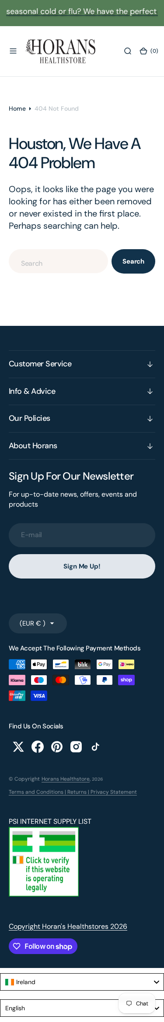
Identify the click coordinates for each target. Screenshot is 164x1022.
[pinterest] (56, 746)
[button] (13, 51)
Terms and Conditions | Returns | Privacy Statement (73, 791)
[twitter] (18, 746)
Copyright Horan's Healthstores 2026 (68, 926)
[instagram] (76, 746)
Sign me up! (81, 566)
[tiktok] (95, 746)
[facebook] (37, 746)
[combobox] (58, 261)
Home (17, 108)
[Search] (127, 51)
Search (133, 261)
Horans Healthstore (66, 778)
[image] (44, 894)
